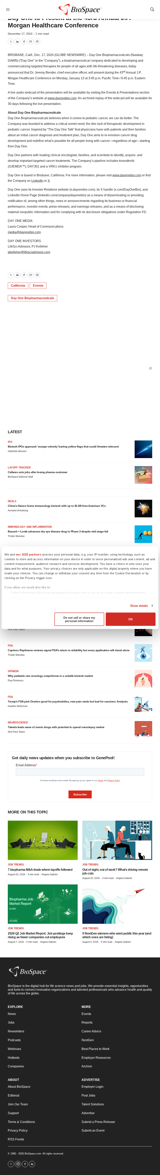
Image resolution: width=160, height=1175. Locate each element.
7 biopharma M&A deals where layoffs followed (40, 869)
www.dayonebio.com (62, 98)
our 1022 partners (29, 554)
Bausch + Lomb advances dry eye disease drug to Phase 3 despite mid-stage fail (58, 531)
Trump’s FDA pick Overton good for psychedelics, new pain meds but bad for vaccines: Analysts (68, 701)
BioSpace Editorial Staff (20, 476)
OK (130, 619)
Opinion (13, 671)
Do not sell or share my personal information (79, 619)
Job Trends (16, 864)
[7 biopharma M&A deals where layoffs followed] (43, 840)
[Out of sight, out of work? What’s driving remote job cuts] (117, 840)
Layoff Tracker (19, 467)
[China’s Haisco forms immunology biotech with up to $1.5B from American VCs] (143, 508)
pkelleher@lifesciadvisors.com (29, 252)
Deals (12, 501)
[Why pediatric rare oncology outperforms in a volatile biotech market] (143, 678)
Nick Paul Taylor (16, 629)
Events (38, 285)
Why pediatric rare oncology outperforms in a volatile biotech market (50, 675)
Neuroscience (18, 722)
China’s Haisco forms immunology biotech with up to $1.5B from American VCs (57, 505)
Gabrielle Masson (17, 451)
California (18, 285)
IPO (10, 441)
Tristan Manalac (16, 536)
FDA (10, 645)
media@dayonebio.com (24, 232)
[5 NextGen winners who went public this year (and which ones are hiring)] (117, 904)
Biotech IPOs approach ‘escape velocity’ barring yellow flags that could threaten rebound (63, 446)
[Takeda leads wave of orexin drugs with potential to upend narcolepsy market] (143, 730)
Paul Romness (15, 680)
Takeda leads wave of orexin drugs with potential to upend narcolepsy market (56, 727)
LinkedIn (37, 180)
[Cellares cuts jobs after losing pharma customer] (143, 475)
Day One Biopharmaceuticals (32, 298)
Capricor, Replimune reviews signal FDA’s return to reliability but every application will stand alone (69, 650)
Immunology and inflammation (30, 526)
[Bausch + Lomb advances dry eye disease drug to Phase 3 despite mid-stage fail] (143, 534)
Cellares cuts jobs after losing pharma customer (37, 472)
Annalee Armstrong (18, 510)
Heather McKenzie (18, 706)
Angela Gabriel (50, 874)
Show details (139, 605)
